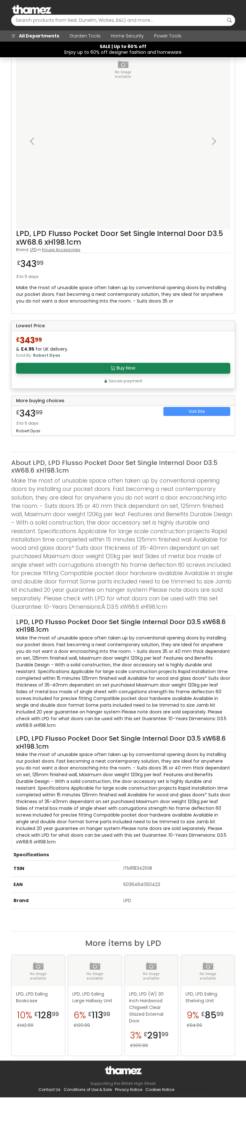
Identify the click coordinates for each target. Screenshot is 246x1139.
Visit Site (197, 411)
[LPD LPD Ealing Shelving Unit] (208, 970)
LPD (33, 249)
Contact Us (49, 1089)
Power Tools (167, 36)
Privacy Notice (128, 1089)
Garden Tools (85, 36)
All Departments (38, 36)
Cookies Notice (159, 1089)
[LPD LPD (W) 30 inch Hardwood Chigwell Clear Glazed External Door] (151, 970)
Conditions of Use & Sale (88, 1089)
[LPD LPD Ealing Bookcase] (38, 970)
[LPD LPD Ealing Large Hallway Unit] (95, 970)
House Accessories (61, 249)
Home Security (127, 36)
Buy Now (125, 368)
